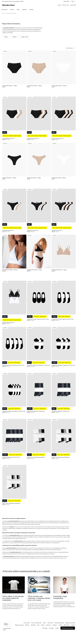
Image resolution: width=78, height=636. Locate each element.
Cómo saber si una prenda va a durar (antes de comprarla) (13, 598)
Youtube (60, 625)
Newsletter (33, 625)
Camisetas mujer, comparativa (60, 597)
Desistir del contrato (67, 628)
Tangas (6, 36)
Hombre (12, 9)
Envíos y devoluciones (36, 622)
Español (72, 1)
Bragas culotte (24, 36)
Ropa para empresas (59, 622)
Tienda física (50, 622)
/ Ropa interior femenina (11, 13)
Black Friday (66, 625)
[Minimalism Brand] (8, 5)
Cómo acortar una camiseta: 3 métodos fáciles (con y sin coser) (39, 598)
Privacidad (51, 628)
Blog (38, 625)
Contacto (73, 625)
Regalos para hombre (70, 622)
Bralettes (14, 36)
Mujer (18, 9)
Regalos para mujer (19, 625)
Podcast (43, 625)
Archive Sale (4, 9)
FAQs (44, 622)
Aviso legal (44, 628)
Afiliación (27, 625)
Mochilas (24, 9)
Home (3, 13)
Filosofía (31, 9)
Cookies (57, 628)
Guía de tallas (27, 622)
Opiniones (48, 625)
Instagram (54, 625)
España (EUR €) (66, 1)
